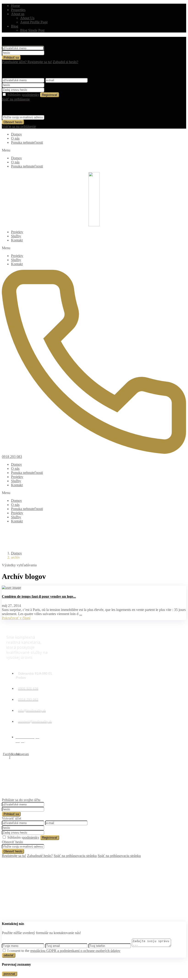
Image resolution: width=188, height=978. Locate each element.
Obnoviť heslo (13, 122)
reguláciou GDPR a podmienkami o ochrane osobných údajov (75, 951)
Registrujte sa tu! (14, 856)
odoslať (9, 955)
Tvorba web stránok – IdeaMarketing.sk (93, 789)
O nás (15, 138)
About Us (27, 18)
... (80, 614)
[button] (94, 150)
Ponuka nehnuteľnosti (27, 142)
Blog (14, 26)
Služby (16, 236)
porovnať (9, 973)
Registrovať (49, 95)
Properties (18, 10)
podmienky (31, 95)
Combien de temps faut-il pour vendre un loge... (39, 596)
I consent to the (63, 951)
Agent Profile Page (34, 22)
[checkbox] (4, 950)
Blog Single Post (32, 30)
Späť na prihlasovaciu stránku (75, 856)
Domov (16, 134)
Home (15, 6)
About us (17, 14)
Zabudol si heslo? (65, 62)
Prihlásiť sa (11, 57)
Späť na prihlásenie (16, 99)
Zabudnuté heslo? (40, 856)
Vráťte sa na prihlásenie (19, 126)
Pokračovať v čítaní (16, 618)
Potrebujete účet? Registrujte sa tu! (27, 62)
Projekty (17, 232)
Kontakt (17, 240)
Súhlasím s (23, 95)
